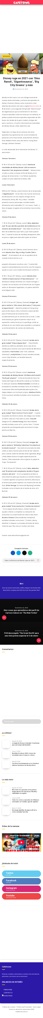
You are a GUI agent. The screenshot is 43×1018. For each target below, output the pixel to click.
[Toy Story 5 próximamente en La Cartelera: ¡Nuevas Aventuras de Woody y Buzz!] (6, 764)
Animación (6, 56)
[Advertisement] (21, 27)
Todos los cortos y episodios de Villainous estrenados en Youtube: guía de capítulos (25, 800)
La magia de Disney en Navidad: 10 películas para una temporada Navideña (26, 744)
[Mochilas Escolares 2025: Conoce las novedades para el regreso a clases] (6, 754)
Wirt (21, 584)
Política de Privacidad (24, 1007)
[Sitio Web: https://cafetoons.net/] (19, 595)
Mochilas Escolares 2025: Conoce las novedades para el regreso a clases (24, 754)
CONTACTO (7, 993)
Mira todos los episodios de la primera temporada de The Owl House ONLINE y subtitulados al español (24, 791)
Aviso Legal (36, 1007)
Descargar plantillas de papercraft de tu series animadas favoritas (24, 811)
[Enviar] (38, 721)
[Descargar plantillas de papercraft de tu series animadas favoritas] (6, 811)
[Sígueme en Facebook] (24, 595)
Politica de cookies (8, 1007)
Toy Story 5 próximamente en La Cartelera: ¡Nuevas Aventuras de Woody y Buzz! (25, 764)
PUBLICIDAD (7, 990)
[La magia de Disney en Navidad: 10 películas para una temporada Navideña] (6, 744)
